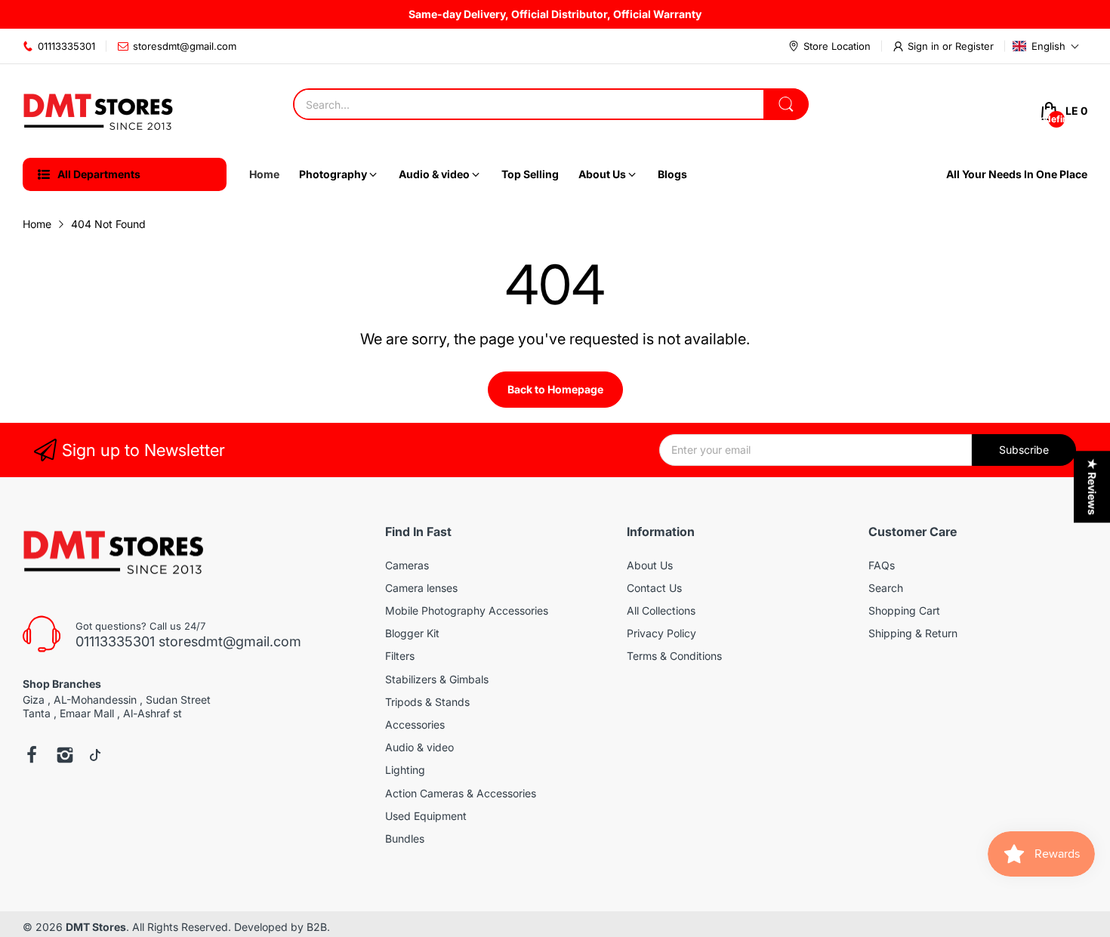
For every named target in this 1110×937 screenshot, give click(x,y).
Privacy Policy (661, 633)
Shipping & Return (912, 633)
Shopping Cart (904, 610)
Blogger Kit (412, 633)
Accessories (415, 724)
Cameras (407, 565)
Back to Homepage (555, 389)
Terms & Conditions (674, 655)
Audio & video (419, 747)
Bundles (404, 838)
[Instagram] (65, 756)
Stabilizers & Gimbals (437, 679)
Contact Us (654, 587)
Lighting (405, 769)
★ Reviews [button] (1092, 486)
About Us (650, 565)
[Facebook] (32, 756)
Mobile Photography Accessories (466, 610)
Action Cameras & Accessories (460, 793)
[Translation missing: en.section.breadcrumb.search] (786, 104)
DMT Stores (96, 926)
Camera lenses (421, 587)
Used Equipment (426, 815)
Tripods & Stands (427, 701)
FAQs (881, 565)
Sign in (925, 46)
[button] (1046, 46)
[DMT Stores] (98, 111)
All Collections (661, 610)
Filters (400, 655)
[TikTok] (95, 756)
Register (974, 46)
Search (885, 587)
